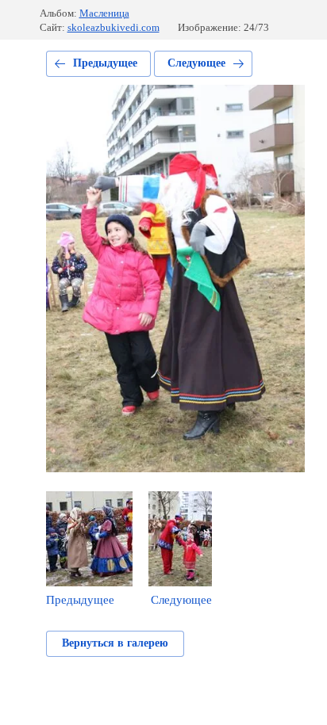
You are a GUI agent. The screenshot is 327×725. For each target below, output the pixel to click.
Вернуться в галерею (115, 643)
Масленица (104, 13)
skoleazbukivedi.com (113, 27)
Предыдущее (105, 63)
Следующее (196, 63)
